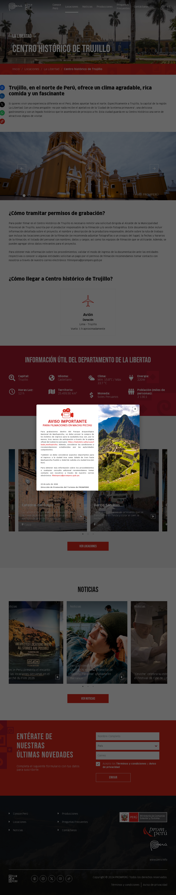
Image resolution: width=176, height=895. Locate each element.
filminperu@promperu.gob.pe (65, 476)
